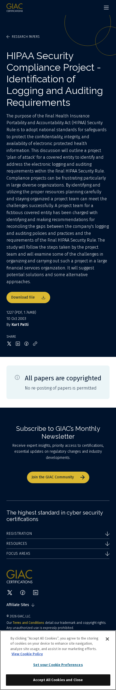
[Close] (107, 639)
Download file (23, 297)
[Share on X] (9, 343)
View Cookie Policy (27, 654)
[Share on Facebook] (26, 343)
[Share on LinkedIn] (18, 343)
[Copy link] (35, 343)
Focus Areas (18, 553)
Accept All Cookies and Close (58, 680)
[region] (58, 660)
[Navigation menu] (106, 7)
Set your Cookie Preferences (58, 665)
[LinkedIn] (35, 592)
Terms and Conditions (28, 623)
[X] (9, 592)
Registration (19, 533)
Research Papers (26, 37)
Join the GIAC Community (53, 477)
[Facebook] (22, 592)
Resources (16, 543)
